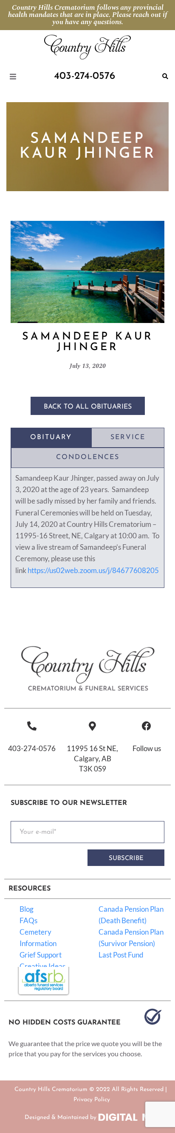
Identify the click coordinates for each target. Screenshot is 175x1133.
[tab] (51, 438)
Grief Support (41, 954)
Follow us (147, 748)
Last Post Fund (121, 954)
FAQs (28, 920)
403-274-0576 (32, 748)
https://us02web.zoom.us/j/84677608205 (93, 570)
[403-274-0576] (32, 726)
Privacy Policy (91, 1100)
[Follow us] (146, 726)
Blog (27, 909)
